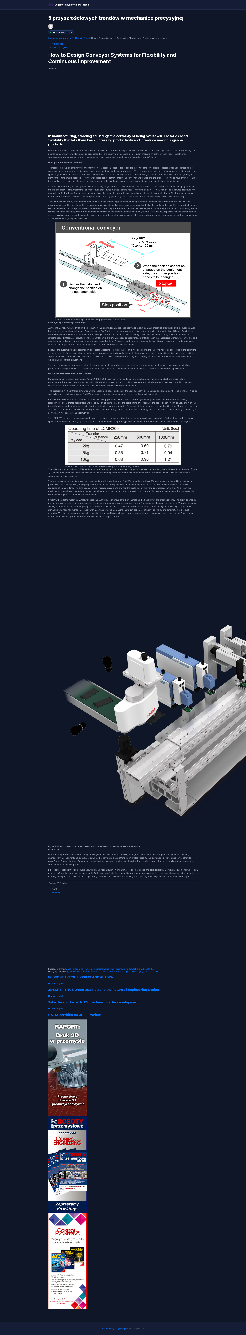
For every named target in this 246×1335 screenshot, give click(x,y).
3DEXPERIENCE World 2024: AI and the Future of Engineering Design (103, 990)
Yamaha (56, 892)
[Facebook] (50, 82)
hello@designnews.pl (117, 1329)
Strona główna (55, 38)
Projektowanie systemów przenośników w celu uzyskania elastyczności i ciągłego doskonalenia (111, 971)
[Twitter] (56, 96)
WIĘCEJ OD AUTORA (97, 977)
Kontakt (105, 1329)
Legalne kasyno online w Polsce (72, 4)
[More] (66, 110)
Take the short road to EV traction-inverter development (93, 1002)
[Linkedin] (56, 110)
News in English (83, 38)
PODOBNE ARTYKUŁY (65, 977)
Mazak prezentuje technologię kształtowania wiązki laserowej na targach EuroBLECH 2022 (110, 969)
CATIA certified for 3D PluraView (74, 1015)
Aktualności (69, 38)
